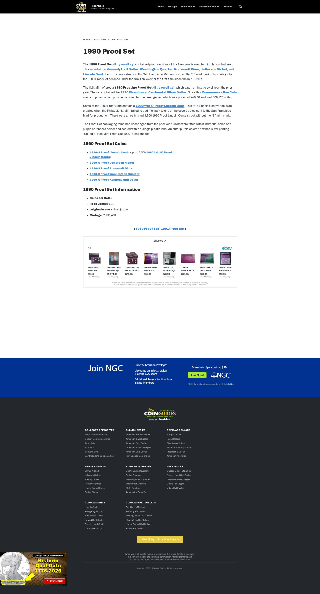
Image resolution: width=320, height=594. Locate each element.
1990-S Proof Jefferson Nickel (112, 162)
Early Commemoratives (96, 435)
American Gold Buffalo (137, 452)
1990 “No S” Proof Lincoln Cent (160, 106)
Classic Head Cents (94, 524)
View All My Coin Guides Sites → (160, 539)
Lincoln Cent (93, 74)
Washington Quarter (156, 69)
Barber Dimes (91, 492)
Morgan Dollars (174, 435)
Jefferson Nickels (93, 475)
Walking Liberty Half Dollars (139, 516)
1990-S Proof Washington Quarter (115, 174)
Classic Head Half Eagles (179, 475)
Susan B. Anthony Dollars (179, 447)
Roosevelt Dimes (93, 484)
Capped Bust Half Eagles (179, 471)
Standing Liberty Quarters (138, 479)
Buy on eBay (124, 64)
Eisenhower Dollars (176, 443)
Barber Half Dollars (135, 528)
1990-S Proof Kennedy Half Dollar (114, 179)
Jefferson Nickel (214, 69)
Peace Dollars (173, 439)
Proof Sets (97, 6)
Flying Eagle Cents (94, 511)
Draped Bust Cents (94, 520)
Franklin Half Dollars (135, 507)
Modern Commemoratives (97, 439)
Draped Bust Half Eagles (178, 479)
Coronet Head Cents (95, 528)
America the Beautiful (136, 492)
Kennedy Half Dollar (122, 69)
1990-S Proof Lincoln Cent (109, 152)
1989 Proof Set (147, 228)
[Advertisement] (160, 27)
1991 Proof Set (172, 228)
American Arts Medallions (138, 435)
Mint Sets (89, 447)
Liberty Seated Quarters (137, 471)
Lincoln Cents (91, 507)
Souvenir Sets (91, 452)
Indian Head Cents (94, 516)
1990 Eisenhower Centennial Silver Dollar (153, 92)
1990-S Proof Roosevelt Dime (111, 168)
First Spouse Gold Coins (138, 456)
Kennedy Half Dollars (136, 511)
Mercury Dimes (92, 479)
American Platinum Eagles (138, 447)
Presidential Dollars (176, 452)
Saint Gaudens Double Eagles (99, 456)
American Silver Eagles (137, 439)
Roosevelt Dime (186, 69)
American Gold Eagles (137, 443)
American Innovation (176, 456)
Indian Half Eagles (175, 488)
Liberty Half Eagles (175, 484)
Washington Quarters (136, 484)
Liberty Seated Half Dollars (138, 524)
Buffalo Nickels (92, 471)
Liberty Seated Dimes (95, 488)
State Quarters (133, 488)
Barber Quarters (133, 475)
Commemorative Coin (219, 92)
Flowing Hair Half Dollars (137, 520)
